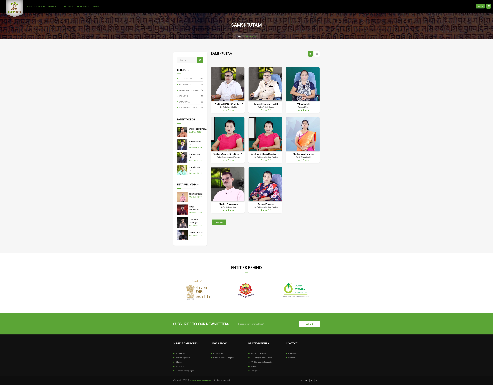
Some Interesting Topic (185, 371)
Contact (96, 6)
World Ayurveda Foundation (262, 362)
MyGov (254, 366)
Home (239, 36)
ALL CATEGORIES (186, 79)
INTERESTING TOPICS (188, 107)
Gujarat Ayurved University (261, 358)
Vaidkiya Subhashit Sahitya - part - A (268, 154)
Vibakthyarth (303, 104)
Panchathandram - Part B (266, 104)
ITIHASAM (183, 96)
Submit (309, 324)
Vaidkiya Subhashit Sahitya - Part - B (231, 154)
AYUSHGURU (218, 353)
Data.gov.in (255, 371)
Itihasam (179, 362)
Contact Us (292, 353)
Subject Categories (35, 6)
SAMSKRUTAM (185, 102)
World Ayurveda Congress (223, 358)
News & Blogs (54, 6)
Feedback (292, 358)
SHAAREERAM (185, 84)
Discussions (68, 6)
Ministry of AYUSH (258, 353)
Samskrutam (181, 366)
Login (480, 6)
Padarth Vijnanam (183, 358)
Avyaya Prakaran (266, 204)
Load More (219, 222)
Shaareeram (180, 353)
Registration (83, 6)
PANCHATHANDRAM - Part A (228, 104)
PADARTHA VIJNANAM (189, 90)
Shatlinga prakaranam (303, 154)
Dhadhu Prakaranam (228, 204)
